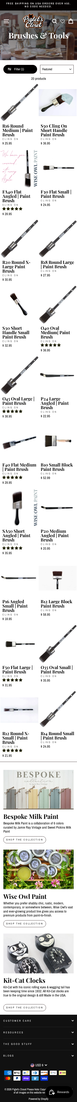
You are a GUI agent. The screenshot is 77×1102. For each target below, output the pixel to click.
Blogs (8, 1055)
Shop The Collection (24, 839)
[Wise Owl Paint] (38, 869)
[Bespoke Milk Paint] (38, 790)
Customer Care (17, 1020)
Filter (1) (18, 69)
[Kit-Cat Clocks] (38, 953)
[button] (12, 208)
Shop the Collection (24, 1007)
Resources (13, 1032)
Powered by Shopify (38, 1099)
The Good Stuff (17, 1044)
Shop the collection (24, 923)
